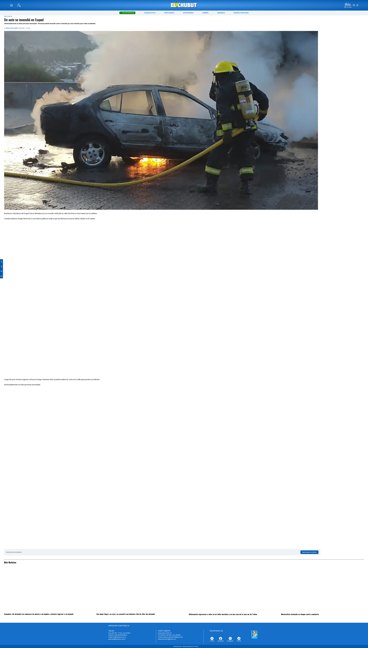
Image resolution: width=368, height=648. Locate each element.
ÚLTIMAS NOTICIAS (149, 13)
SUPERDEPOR (221, 13)
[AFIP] (254, 634)
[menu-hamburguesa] (11, 5)
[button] (348, 5)
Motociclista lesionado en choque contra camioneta (300, 614)
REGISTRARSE (245, 13)
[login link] (19, 5)
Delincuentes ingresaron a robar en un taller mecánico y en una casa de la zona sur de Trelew (223, 614)
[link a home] (184, 5)
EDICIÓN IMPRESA (188, 13)
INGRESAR (237, 13)
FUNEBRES (205, 13)
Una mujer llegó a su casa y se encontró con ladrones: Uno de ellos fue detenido (125, 614)
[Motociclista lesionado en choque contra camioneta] (322, 589)
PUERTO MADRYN (169, 13)
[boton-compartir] (357, 5)
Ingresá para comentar (309, 552)
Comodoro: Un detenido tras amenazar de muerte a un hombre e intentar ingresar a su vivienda (38, 614)
